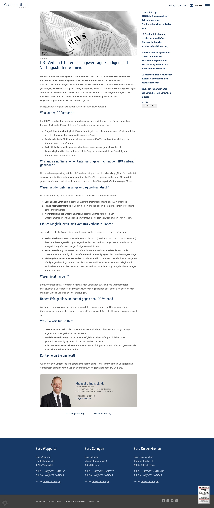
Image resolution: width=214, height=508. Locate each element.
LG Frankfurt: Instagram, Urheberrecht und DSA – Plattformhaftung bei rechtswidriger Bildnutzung (155, 40)
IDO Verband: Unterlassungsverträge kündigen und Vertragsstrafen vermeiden (84, 65)
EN (200, 5)
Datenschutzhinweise (75, 501)
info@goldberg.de (83, 398)
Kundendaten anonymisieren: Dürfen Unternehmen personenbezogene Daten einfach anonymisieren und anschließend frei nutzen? (156, 60)
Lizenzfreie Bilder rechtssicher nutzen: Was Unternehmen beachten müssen (157, 78)
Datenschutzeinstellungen (48, 501)
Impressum (94, 501)
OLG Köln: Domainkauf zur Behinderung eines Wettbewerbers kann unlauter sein (156, 22)
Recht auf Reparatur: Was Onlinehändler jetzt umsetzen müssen (156, 93)
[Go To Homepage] (16, 7)
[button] (5, 503)
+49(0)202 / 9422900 (178, 5)
